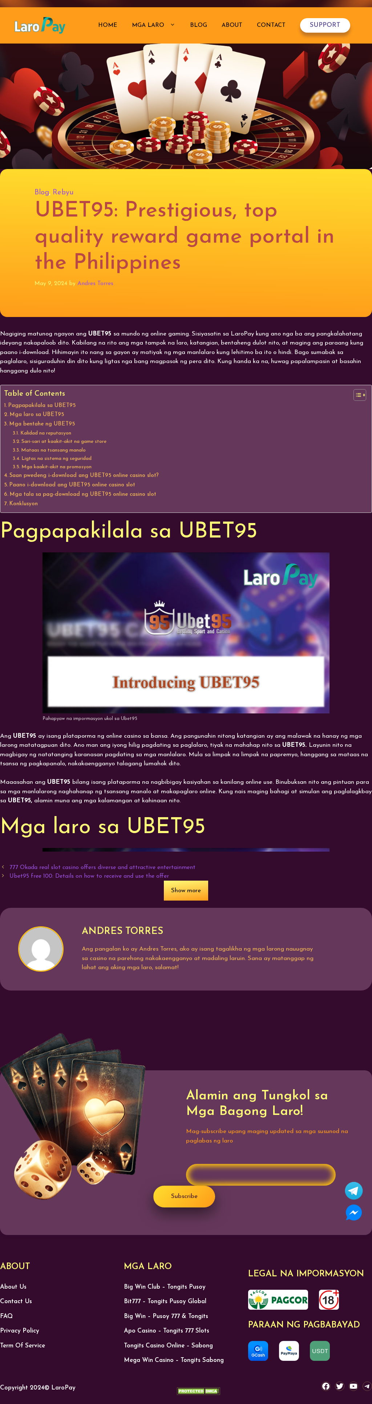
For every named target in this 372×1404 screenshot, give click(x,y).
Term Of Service (22, 1346)
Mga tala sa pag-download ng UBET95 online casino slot (82, 494)
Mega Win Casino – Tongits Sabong (174, 1360)
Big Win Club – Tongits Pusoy (165, 1287)
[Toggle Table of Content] (356, 395)
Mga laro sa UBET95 (36, 414)
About (232, 25)
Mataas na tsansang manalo (53, 450)
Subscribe (184, 1196)
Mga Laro (149, 25)
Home (107, 25)
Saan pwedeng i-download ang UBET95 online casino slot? (84, 475)
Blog (198, 25)
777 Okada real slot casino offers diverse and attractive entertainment (102, 867)
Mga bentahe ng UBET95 (42, 424)
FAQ (6, 1316)
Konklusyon (23, 504)
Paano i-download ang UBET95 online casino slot (72, 485)
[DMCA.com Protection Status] (198, 1392)
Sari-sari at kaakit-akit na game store (63, 441)
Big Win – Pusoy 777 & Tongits (166, 1316)
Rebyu (63, 192)
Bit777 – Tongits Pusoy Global (165, 1301)
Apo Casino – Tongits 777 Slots (166, 1331)
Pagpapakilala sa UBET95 (42, 405)
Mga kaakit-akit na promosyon (56, 467)
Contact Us (16, 1301)
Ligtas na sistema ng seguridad (56, 458)
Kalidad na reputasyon (45, 433)
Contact (271, 25)
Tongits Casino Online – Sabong (168, 1346)
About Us (13, 1287)
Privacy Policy (19, 1331)
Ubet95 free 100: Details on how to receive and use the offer (89, 876)
